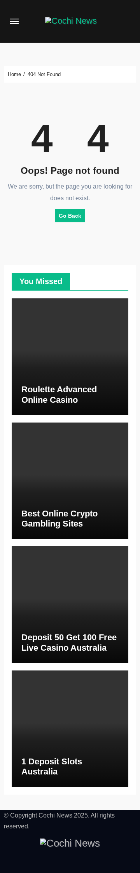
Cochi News (55, 815)
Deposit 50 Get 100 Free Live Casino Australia (69, 642)
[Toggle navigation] (14, 21)
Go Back (70, 216)
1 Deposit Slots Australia (51, 766)
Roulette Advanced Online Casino (59, 394)
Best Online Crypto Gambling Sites (59, 518)
